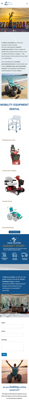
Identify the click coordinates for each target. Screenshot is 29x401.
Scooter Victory (7, 201)
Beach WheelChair (8, 227)
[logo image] (8, 3)
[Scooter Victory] (14, 185)
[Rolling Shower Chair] (14, 124)
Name (4, 323)
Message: (4, 339)
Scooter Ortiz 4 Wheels (9, 170)
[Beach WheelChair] (14, 213)
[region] (14, 20)
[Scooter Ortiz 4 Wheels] (14, 154)
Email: (4, 331)
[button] (13, 30)
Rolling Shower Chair (8, 140)
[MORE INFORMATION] (14, 232)
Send (4, 354)
